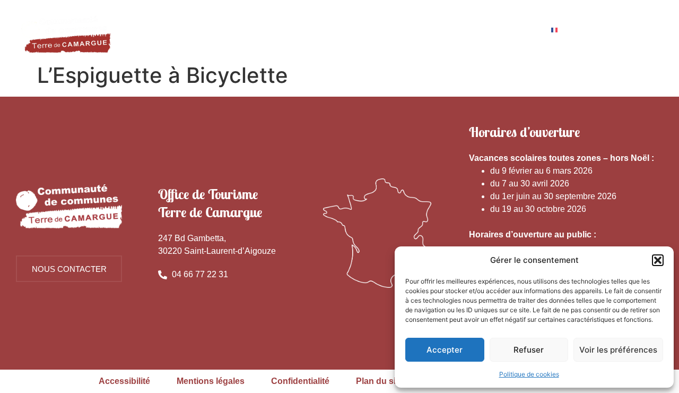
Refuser (528, 350)
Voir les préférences (618, 350)
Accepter (444, 350)
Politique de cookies (529, 374)
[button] (657, 260)
